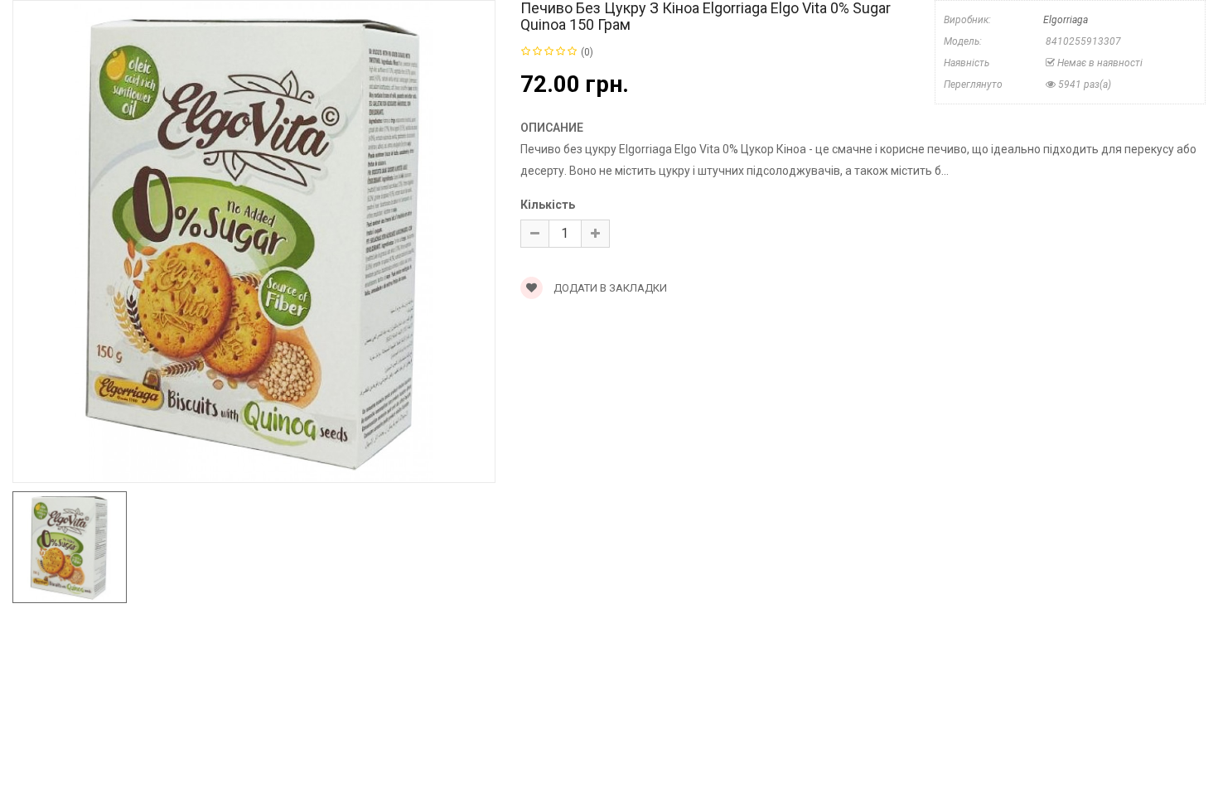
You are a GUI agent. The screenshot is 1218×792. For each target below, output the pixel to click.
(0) (587, 52)
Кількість (547, 204)
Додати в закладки (609, 288)
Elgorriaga (1065, 20)
